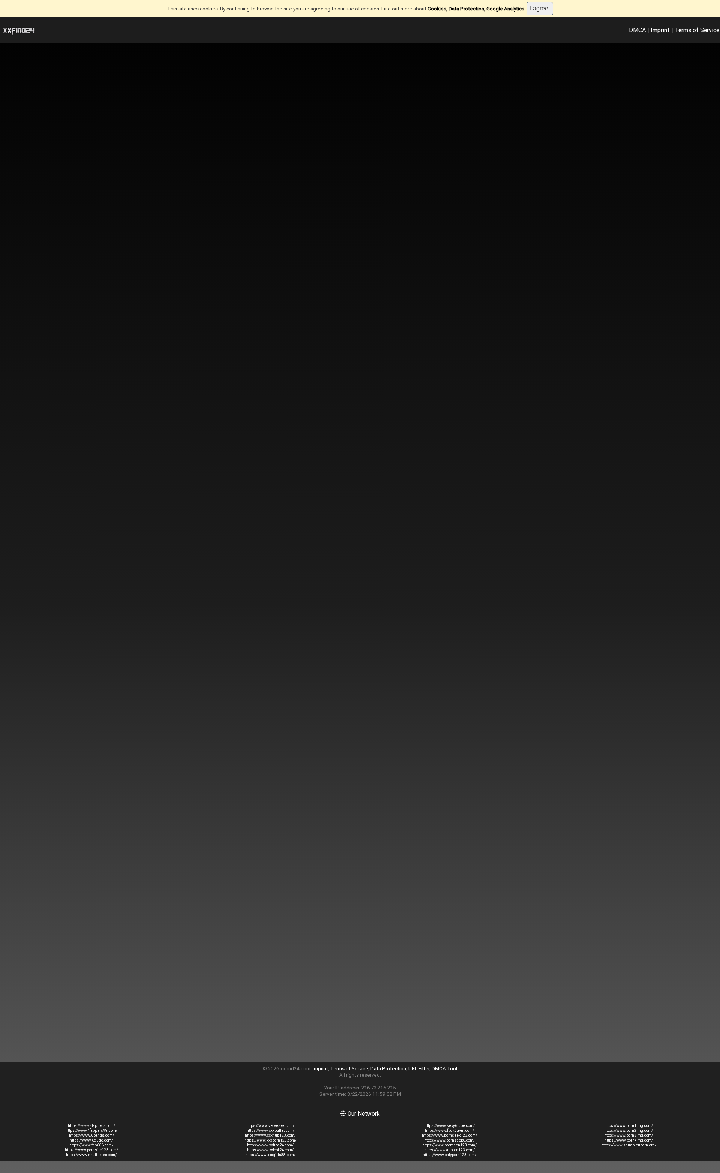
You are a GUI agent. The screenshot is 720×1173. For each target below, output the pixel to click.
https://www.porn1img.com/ (628, 1125)
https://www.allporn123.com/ (449, 1150)
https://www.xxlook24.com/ (270, 1150)
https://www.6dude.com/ (91, 1140)
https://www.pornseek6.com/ (449, 1140)
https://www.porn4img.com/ (628, 1140)
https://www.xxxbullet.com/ (270, 1130)
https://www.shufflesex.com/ (91, 1154)
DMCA (637, 30)
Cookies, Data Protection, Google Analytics (476, 9)
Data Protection (388, 1068)
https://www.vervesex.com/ (270, 1125)
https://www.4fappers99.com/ (91, 1130)
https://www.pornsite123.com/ (91, 1150)
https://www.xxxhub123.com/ (270, 1135)
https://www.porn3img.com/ (628, 1135)
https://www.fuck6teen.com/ (449, 1130)
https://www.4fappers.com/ (91, 1125)
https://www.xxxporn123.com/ (270, 1140)
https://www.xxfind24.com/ (270, 1145)
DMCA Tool (444, 1068)
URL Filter (418, 1068)
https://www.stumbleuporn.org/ (628, 1145)
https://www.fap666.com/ (91, 1145)
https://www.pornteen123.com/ (449, 1145)
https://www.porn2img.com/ (628, 1130)
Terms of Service (697, 30)
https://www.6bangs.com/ (91, 1135)
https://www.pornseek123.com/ (449, 1135)
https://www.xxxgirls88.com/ (270, 1154)
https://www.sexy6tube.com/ (449, 1125)
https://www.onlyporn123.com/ (449, 1154)
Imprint (660, 30)
